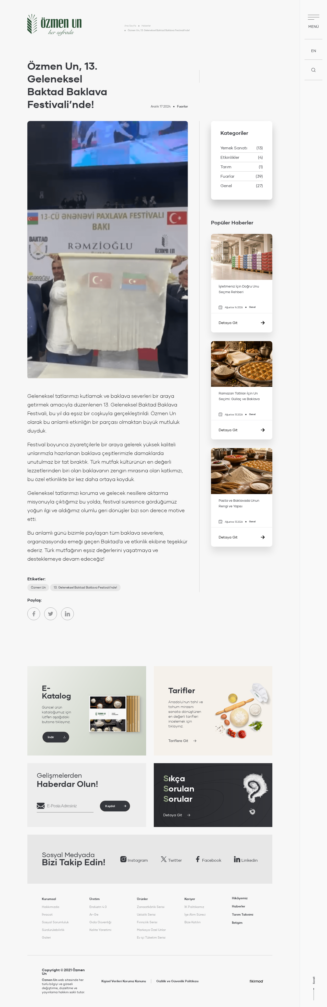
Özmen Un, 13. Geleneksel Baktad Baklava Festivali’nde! (159, 30)
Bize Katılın (192, 922)
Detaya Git (172, 815)
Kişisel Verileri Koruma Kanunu (123, 981)
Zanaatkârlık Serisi (151, 907)
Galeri (46, 937)
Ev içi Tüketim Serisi (151, 937)
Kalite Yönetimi (100, 930)
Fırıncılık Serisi (147, 922)
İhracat (47, 914)
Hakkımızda (50, 907)
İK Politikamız (194, 907)
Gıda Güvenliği (100, 922)
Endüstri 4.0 (98, 907)
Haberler (146, 25)
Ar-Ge (93, 914)
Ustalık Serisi (146, 914)
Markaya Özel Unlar (151, 930)
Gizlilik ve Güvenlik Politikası (177, 981)
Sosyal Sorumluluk (55, 922)
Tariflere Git (178, 740)
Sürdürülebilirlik (53, 930)
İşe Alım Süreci (195, 914)
